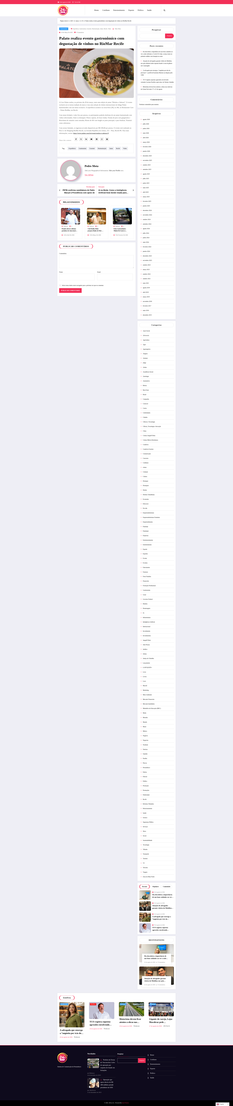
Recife (105, 29)
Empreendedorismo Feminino (151, 517)
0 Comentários (80, 32)
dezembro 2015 (147, 315)
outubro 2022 (147, 274)
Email (99, 272)
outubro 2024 (147, 219)
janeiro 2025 (146, 206)
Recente (144, 886)
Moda (144, 713)
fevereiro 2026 (147, 146)
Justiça (145, 654)
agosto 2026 (146, 119)
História (145, 604)
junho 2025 (146, 183)
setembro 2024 (147, 224)
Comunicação (147, 453)
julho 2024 (146, 233)
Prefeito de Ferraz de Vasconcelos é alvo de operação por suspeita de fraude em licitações (107, 1065)
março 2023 (146, 269)
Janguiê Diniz (147, 640)
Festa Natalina (147, 576)
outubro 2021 (147, 278)
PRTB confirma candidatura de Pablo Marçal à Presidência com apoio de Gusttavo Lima (79, 192)
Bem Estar (146, 390)
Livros (145, 676)
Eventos (145, 563)
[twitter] (81, 139)
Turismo (145, 858)
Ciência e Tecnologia (149, 422)
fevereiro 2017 (147, 306)
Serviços (145, 826)
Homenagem (146, 608)
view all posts (89, 175)
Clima (144, 431)
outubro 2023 (147, 265)
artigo (144, 363)
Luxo (144, 681)
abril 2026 (146, 137)
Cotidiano (106, 10)
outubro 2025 (147, 165)
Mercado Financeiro (148, 699)
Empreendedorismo (148, 513)
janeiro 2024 (146, 251)
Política (140, 10)
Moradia (145, 717)
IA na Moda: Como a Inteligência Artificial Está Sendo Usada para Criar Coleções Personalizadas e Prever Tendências (112, 192)
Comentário (166, 886)
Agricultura (146, 340)
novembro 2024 (147, 215)
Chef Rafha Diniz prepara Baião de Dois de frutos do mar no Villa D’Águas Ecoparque (95, 230)
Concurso (145, 458)
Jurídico (145, 649)
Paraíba (145, 758)
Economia (146, 499)
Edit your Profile (114, 170)
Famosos (145, 572)
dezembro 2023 (147, 256)
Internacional (146, 626)
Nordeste (145, 745)
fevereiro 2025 (147, 201)
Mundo (145, 722)
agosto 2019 (146, 287)
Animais (145, 358)
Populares (156, 886)
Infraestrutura (146, 617)
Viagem (145, 872)
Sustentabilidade (147, 840)
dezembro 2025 (147, 156)
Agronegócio (146, 349)
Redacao (66, 226)
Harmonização (95, 29)
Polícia (145, 772)
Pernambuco (146, 767)
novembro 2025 (147, 160)
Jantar (101, 29)
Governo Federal (148, 599)
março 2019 (146, 297)
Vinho (109, 29)
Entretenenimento (148, 540)
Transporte (146, 854)
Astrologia (146, 376)
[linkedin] (86, 139)
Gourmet (89, 29)
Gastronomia (63, 29)
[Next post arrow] (133, 190)
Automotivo (146, 381)
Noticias (145, 749)
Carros (145, 408)
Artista (145, 367)
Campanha (146, 399)
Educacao (145, 504)
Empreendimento (148, 522)
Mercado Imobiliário (149, 704)
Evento (145, 558)
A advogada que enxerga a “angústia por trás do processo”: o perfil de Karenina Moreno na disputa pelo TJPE (156, 73)
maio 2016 (146, 310)
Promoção (146, 786)
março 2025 (146, 196)
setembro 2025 (147, 169)
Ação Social (146, 331)
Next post (101, 187)
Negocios (145, 740)
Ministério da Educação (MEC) (152, 708)
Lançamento (146, 663)
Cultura (145, 476)
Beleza (145, 385)
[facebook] (76, 139)
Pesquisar (156, 30)
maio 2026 (146, 133)
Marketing (146, 690)
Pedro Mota (118, 29)
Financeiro (146, 581)
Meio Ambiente (147, 695)
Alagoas (145, 353)
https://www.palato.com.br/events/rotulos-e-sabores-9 (91, 133)
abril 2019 (146, 292)
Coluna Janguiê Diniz (149, 435)
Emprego (145, 526)
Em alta (145, 508)
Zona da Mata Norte (148, 876)
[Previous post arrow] (59, 190)
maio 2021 (146, 283)
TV (144, 863)
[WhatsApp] (102, 139)
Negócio (145, 735)
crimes (145, 467)
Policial (145, 776)
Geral (144, 595)
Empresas (145, 535)
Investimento (146, 631)
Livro (144, 672)
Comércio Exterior (148, 449)
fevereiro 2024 (147, 247)
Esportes (145, 554)
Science (145, 817)
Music (144, 726)
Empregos (146, 531)
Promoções (146, 790)
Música (145, 731)
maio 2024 (146, 242)
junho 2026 (146, 128)
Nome (61, 272)
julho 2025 (146, 178)
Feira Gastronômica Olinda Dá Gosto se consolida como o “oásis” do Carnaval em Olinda (121, 230)
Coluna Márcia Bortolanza (150, 440)
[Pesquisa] (164, 10)
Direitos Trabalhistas (149, 494)
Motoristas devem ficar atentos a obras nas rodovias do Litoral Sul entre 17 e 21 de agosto (156, 88)
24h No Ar (166, 1026)
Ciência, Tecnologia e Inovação (152, 426)
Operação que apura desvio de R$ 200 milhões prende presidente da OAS (106, 1083)
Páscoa (145, 763)
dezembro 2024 (147, 210)
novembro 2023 (147, 260)
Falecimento (146, 567)
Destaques (146, 485)
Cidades (145, 417)
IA (143, 613)
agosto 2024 (146, 228)
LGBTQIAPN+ (147, 667)
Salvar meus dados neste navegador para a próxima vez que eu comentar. (83, 285)
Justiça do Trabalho (148, 658)
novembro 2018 (147, 301)
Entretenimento (119, 10)
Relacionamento (147, 808)
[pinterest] (97, 139)
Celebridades (146, 413)
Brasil (144, 394)
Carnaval (145, 403)
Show (144, 831)
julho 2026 (146, 124)
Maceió (145, 685)
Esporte (131, 10)
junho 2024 (146, 237)
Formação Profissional (149, 585)
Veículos (145, 867)
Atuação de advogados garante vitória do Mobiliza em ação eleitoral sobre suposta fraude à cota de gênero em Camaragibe (156, 63)
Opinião (145, 754)
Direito (145, 490)
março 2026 (146, 142)
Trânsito (145, 849)
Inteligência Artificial (149, 622)
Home (96, 10)
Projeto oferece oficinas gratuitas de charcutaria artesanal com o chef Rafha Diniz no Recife (69, 230)
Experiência (76, 29)
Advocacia (146, 335)
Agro (144, 344)
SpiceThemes (125, 1103)
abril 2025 (146, 192)
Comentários (62, 253)
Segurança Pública (148, 822)
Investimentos (147, 635)
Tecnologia (146, 845)
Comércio (145, 444)
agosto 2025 (146, 174)
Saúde (149, 10)
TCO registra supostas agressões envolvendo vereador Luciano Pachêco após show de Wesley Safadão (157, 81)
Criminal (145, 472)
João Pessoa (146, 644)
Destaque (145, 481)
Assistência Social (148, 372)
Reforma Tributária (148, 804)
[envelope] (91, 139)
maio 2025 (146, 187)
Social (144, 836)
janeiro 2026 (146, 151)
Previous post (90, 187)
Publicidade (146, 795)
